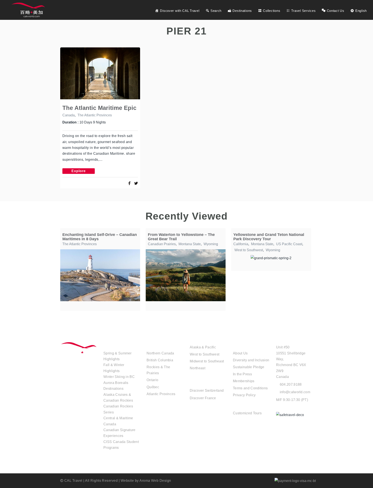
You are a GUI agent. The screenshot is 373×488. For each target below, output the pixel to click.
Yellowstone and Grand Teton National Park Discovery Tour (268, 236)
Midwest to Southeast (207, 361)
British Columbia (160, 360)
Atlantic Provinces (161, 394)
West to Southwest (248, 250)
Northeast (197, 368)
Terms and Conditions (250, 388)
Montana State (190, 244)
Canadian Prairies (162, 244)
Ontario (152, 380)
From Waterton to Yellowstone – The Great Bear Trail (181, 236)
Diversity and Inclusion (251, 360)
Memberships (243, 381)
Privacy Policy (244, 395)
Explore (78, 171)
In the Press (242, 374)
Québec (153, 387)
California (240, 244)
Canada (68, 115)
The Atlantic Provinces (94, 115)
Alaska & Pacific (203, 347)
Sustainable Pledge (248, 367)
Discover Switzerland (207, 390)
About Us (240, 353)
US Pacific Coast (289, 244)
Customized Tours (247, 413)
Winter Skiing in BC (119, 377)
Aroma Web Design (155, 480)
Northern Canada (160, 353)
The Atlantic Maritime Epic (99, 107)
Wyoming (211, 244)
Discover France (203, 398)
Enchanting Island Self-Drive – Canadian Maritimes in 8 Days (99, 236)
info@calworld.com (295, 392)
